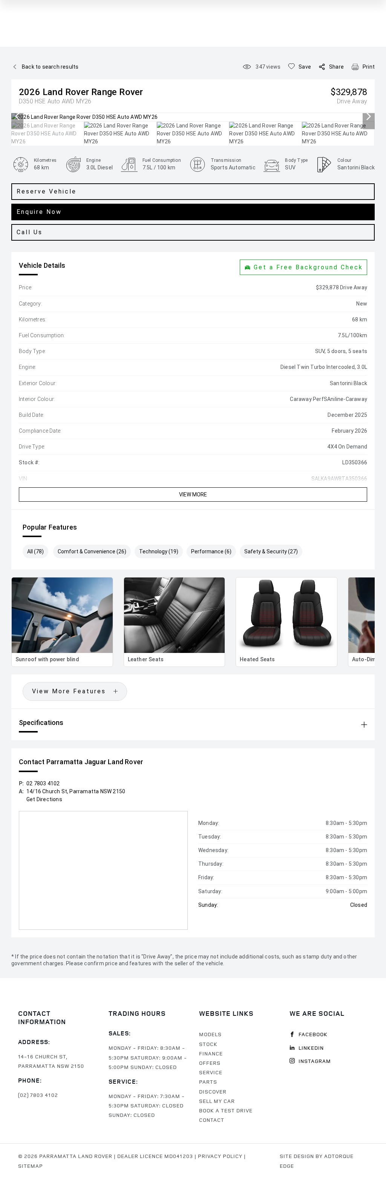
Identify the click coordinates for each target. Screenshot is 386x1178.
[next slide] (369, 117)
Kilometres (45, 160)
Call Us (30, 232)
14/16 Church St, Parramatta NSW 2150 (75, 791)
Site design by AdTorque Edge (317, 1160)
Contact (211, 1119)
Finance (211, 1053)
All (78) (35, 551)
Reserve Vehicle (47, 191)
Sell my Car (217, 1100)
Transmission (226, 160)
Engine (93, 160)
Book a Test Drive (226, 1110)
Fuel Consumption (161, 160)
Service (210, 1072)
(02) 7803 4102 (38, 1094)
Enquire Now (39, 211)
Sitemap (30, 1165)
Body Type (296, 160)
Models (210, 1034)
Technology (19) (158, 551)
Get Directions (44, 799)
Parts (208, 1081)
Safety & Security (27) (271, 551)
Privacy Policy (220, 1156)
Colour (344, 160)
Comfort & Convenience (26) (92, 551)
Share (336, 67)
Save (305, 67)
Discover (213, 1091)
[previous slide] (17, 117)
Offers (210, 1062)
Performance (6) (211, 551)
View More (193, 494)
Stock (208, 1043)
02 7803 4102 (43, 783)
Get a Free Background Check (308, 267)
